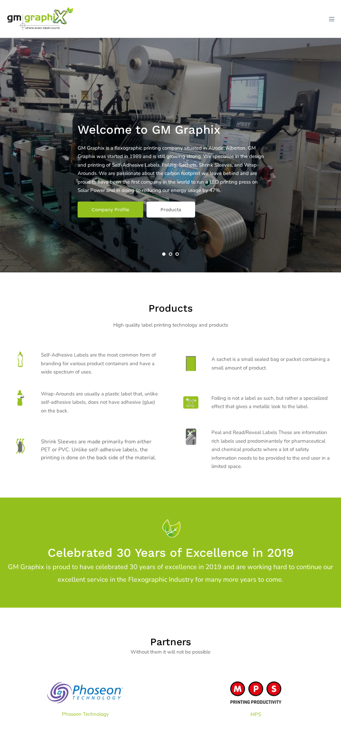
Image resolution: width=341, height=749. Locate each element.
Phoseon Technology (85, 714)
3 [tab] (177, 254)
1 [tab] (164, 254)
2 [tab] (170, 254)
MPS (255, 714)
